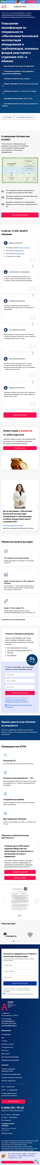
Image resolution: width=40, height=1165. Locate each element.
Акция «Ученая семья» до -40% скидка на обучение (19, 582)
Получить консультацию (20, 693)
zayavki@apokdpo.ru (18, 250)
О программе (7, 117)
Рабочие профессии (8, 1081)
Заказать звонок (13, 1101)
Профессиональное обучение (11, 1077)
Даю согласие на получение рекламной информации (19, 994)
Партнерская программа (10, 1057)
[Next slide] (37, 901)
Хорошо (20, 1162)
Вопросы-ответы (7, 1044)
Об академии (6, 1034)
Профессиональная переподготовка (8, 1070)
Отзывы (4, 1041)
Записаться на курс (20, 415)
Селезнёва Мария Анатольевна (13, 525)
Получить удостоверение (20, 215)
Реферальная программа (10, 1060)
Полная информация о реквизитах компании (9, 1094)
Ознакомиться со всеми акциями (13, 619)
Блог (3, 1038)
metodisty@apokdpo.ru (9, 1025)
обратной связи (19, 253)
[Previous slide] (5, 901)
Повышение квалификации (17, 13)
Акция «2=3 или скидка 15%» (14, 608)
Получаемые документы (24, 117)
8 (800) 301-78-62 (20, 7)
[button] (19, 915)
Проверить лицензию (20, 872)
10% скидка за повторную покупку (16, 558)
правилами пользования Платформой (17, 701)
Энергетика (28, 13)
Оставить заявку (20, 448)
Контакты (5, 1050)
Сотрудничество (7, 1047)
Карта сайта (5, 1054)
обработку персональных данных (15, 700)
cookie (24, 1153)
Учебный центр (5, 13)
